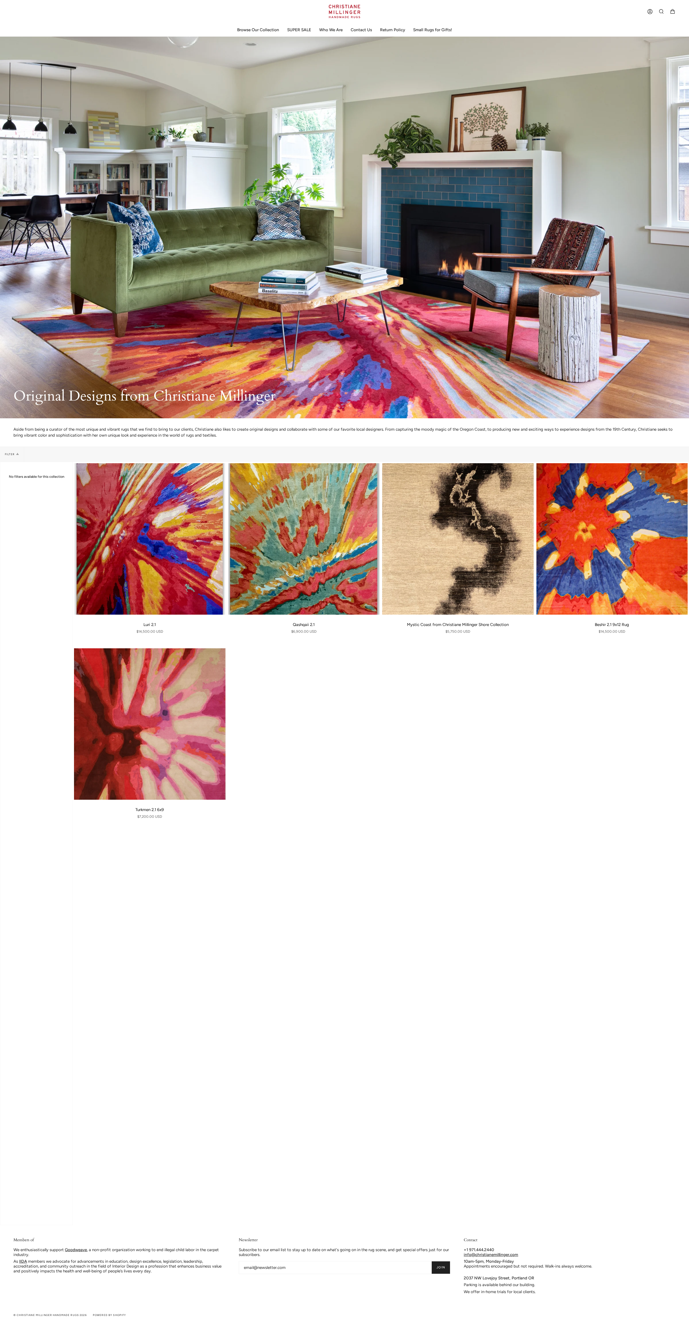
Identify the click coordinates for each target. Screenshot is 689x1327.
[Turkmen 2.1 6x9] (150, 724)
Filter (10, 454)
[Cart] (672, 11)
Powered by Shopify (109, 1315)
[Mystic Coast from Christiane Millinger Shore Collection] (458, 539)
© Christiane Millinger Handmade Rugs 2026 (50, 1315)
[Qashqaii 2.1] (304, 539)
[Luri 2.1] (150, 539)
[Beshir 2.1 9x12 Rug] (612, 539)
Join (441, 1267)
